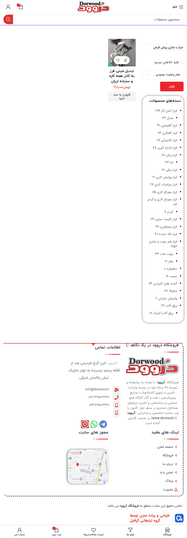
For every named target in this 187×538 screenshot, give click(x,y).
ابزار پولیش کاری (166, 177)
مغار (170, 261)
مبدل (170, 118)
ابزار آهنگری (169, 132)
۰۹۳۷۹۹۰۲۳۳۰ (99, 405)
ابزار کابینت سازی (166, 219)
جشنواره (172, 268)
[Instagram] (85, 424)
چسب (173, 276)
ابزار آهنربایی (169, 125)
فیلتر (171, 86)
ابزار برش (171, 154)
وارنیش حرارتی (167, 298)
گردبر (170, 211)
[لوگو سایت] (93, 6)
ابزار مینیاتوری (168, 226)
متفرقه (173, 290)
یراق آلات (171, 305)
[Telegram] (103, 424)
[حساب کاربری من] (8, 6)
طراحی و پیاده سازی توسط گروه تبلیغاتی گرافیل (150, 518)
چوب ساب (166, 253)
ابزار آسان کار (169, 110)
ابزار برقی (171, 169)
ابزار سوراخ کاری (167, 191)
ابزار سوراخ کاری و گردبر (162, 199)
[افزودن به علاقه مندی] (118, 60)
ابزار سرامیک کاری (165, 184)
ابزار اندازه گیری (167, 147)
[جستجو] (8, 19)
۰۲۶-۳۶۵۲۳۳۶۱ (98, 397)
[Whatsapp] (94, 424)
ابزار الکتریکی (169, 140)
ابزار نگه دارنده (168, 233)
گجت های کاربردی (165, 283)
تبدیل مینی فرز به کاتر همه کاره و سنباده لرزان (121, 76)
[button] (126, 60)
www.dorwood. (163, 418)
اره (171, 162)
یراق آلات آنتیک (163, 313)
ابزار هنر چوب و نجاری (163, 241)
